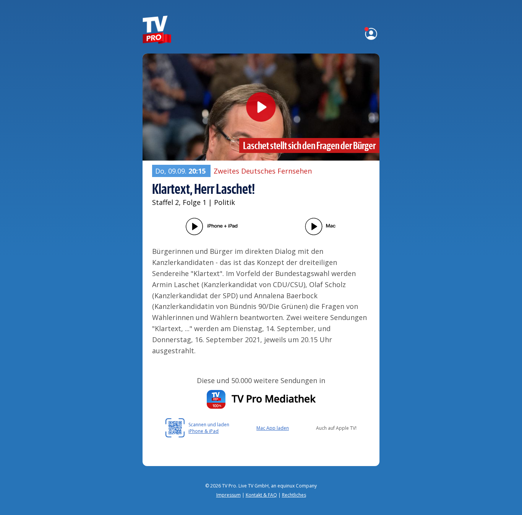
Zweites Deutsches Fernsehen (263, 170)
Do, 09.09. (180, 170)
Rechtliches (294, 495)
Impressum (228, 495)
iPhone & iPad (203, 431)
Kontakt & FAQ (261, 495)
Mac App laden (272, 428)
